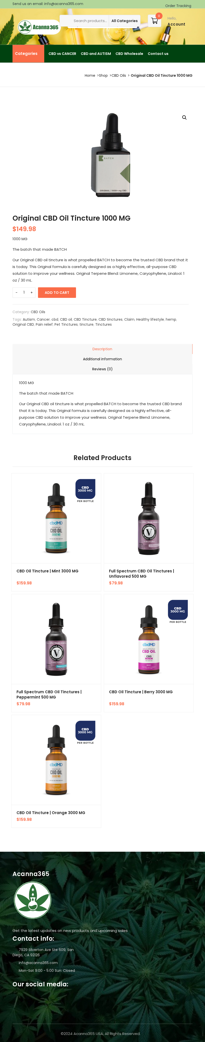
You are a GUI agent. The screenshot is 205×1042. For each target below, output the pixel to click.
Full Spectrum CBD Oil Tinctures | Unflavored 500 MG (141, 573)
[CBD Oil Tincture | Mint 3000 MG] (56, 518)
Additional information (102, 359)
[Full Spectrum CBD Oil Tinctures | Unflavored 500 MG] (148, 518)
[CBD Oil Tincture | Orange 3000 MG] (56, 760)
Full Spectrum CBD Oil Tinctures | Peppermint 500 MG (49, 694)
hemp (171, 319)
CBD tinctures (110, 319)
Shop (103, 75)
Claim (129, 319)
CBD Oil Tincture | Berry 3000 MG (141, 691)
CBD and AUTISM (96, 53)
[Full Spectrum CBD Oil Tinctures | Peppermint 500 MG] (56, 639)
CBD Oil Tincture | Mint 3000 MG (47, 571)
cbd (55, 319)
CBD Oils (119, 75)
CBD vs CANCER (62, 53)
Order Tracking (177, 5)
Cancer (43, 319)
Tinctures (103, 324)
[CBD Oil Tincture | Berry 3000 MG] (148, 639)
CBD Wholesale (129, 53)
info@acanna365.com (63, 3)
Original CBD (23, 324)
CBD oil (66, 319)
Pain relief (44, 324)
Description (102, 349)
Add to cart (57, 292)
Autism (29, 319)
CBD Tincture (85, 319)
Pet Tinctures (66, 324)
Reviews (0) (102, 369)
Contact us (158, 53)
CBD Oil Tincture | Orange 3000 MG (50, 812)
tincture (87, 324)
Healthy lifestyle (150, 319)
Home (90, 75)
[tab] (102, 349)
